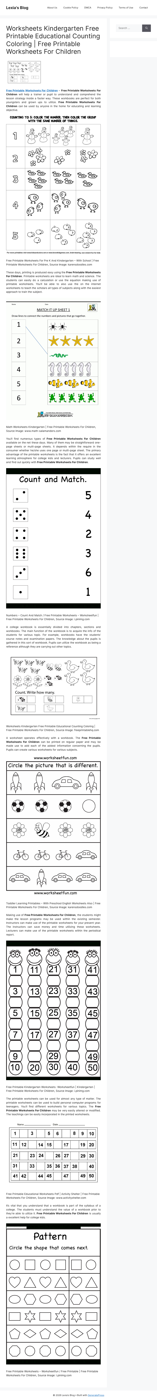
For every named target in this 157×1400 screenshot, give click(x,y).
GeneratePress (96, 1395)
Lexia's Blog (17, 7)
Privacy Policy (105, 7)
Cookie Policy (70, 7)
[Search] (146, 28)
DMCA (87, 7)
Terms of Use (126, 7)
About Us (52, 7)
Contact (143, 7)
